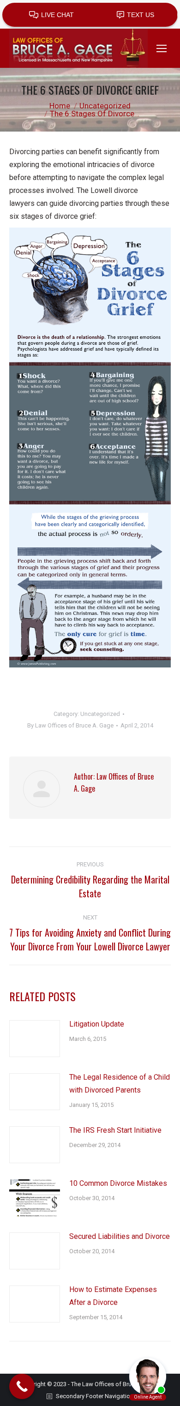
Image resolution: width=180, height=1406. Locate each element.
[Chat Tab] (90, 703)
